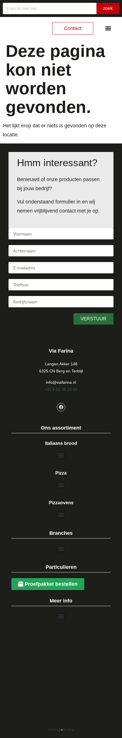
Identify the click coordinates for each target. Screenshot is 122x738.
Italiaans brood (61, 443)
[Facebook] (61, 407)
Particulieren (61, 567)
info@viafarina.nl (61, 382)
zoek (108, 8)
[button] (108, 28)
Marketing (54, 729)
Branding (68, 729)
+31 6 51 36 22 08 (61, 389)
